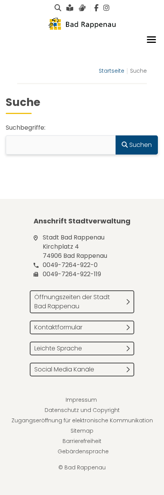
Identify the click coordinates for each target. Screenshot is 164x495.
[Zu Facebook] (96, 8)
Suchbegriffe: (25, 127)
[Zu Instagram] (106, 8)
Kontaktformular (58, 327)
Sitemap (82, 431)
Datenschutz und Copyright (82, 410)
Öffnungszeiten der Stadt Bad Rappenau (72, 302)
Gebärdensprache (83, 451)
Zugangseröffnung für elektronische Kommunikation (82, 420)
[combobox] (61, 145)
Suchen (140, 144)
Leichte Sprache (58, 348)
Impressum (81, 400)
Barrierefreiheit (82, 441)
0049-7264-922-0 (70, 265)
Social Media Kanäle (64, 369)
